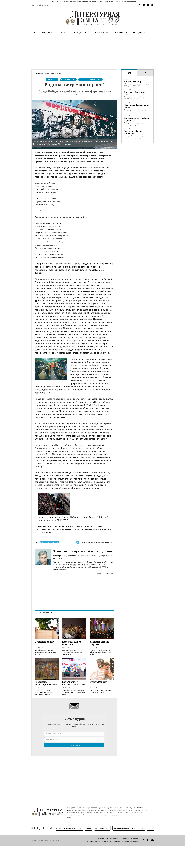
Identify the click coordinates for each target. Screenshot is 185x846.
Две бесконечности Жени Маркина (136, 119)
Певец (75, 828)
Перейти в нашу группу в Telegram (97, 542)
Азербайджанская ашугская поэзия (115, 828)
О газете (101, 839)
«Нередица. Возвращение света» (136, 106)
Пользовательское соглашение (99, 842)
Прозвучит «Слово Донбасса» (133, 132)
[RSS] (152, 5)
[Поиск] (151, 32)
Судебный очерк (89, 828)
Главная (38, 74)
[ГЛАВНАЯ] (34, 32)
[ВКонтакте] (140, 5)
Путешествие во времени (49, 542)
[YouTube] (148, 5)
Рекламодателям (113, 839)
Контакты (135, 839)
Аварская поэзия (141, 828)
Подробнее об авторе (105, 573)
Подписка (125, 839)
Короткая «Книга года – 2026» (135, 93)
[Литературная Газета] (92, 18)
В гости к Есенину (132, 81)
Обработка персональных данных (126, 842)
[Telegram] (144, 5)
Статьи (46, 74)
